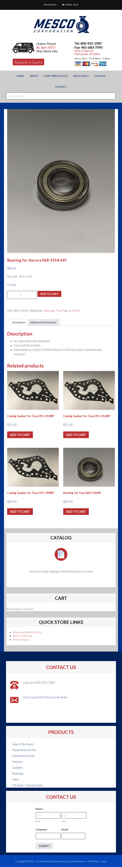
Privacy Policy (21, 639)
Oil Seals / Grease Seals (27, 785)
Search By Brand (23, 744)
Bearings (49, 310)
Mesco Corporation (61, 25)
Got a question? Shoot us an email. (45, 697)
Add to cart (49, 293)
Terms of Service (22, 636)
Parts (59, 310)
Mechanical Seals (23, 756)
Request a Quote (28, 62)
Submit (44, 846)
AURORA (74, 310)
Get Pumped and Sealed (48, 861)
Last (63, 821)
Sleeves (17, 761)
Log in (104, 861)
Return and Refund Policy (27, 632)
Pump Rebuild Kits (24, 750)
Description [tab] (18, 322)
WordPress (93, 861)
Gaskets (17, 767)
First (38, 821)
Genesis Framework (75, 861)
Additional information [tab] (43, 322)
